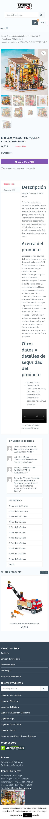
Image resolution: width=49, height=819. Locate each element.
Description (9, 183)
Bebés (12, 564)
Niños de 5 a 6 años (17, 537)
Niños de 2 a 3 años (17, 553)
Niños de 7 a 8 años (17, 527)
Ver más (35, 815)
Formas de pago (8, 664)
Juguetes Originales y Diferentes (15, 712)
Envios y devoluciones (10, 658)
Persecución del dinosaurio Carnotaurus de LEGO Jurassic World (25, 449)
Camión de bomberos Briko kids (24, 623)
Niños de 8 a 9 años (17, 522)
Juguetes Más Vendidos (11, 695)
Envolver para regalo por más (19, 168)
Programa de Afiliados (11, 676)
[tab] (10, 184)
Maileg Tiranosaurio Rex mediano (25, 458)
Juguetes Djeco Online (11, 724)
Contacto (5, 653)
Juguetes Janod (8, 730)
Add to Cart (26, 161)
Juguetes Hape (7, 718)
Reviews (9, 190)
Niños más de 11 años (18, 506)
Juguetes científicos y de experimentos (18, 736)
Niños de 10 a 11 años (18, 511)
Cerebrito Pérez (21, 478)
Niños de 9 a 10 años (18, 516)
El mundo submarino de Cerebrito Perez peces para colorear (26, 480)
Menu (3, 28)
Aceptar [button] (27, 815)
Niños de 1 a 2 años (17, 559)
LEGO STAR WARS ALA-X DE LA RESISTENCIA (24, 470)
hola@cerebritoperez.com (19, 788)
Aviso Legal (6, 670)
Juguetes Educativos (10, 701)
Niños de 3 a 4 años (17, 548)
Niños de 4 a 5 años (17, 543)
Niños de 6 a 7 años (17, 532)
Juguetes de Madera (10, 707)
